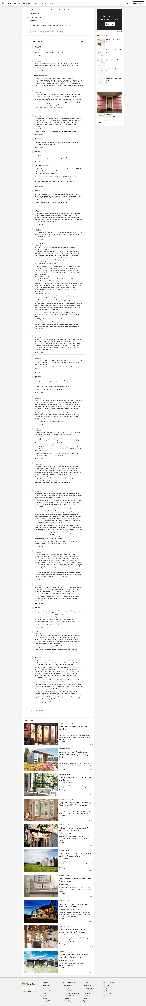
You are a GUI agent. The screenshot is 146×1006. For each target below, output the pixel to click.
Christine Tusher (66, 732)
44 (92, 921)
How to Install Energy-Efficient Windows (73, 727)
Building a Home (35, 13)
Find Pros (17, 3)
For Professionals (67, 985)
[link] (112, 116)
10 (92, 795)
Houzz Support (87, 996)
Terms (44, 993)
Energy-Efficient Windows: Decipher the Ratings (75, 778)
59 (92, 947)
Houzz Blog (109, 985)
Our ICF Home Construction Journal (67, 131)
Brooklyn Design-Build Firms (65, 82)
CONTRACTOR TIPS (64, 749)
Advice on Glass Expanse (112, 69)
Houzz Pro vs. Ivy (67, 990)
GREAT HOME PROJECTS (66, 723)
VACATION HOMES (64, 850)
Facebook (108, 991)
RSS (107, 996)
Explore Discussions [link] (35, 10)
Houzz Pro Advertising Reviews (71, 993)
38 (92, 972)
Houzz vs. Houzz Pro (68, 988)
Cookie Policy (46, 996)
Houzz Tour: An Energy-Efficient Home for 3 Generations (73, 955)
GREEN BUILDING (64, 825)
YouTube (108, 993)
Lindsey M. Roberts (66, 782)
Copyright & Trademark (49, 1001)
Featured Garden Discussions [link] (67, 10)
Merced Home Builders (70, 85)
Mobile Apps (46, 998)
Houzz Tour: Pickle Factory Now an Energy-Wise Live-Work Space (75, 930)
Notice (49, 990)
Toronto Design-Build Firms (48, 83)
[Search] (42, 3)
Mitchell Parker (65, 808)
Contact (85, 998)
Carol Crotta (64, 935)
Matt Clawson (65, 760)
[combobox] (65, 3)
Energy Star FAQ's (61, 202)
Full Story (62, 741)
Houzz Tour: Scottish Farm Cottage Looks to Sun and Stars (75, 854)
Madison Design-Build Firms (64, 80)
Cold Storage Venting (112, 59)
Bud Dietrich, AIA (66, 833)
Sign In (85, 1001)
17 (92, 744)
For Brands (66, 998)
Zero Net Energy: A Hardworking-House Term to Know (74, 905)
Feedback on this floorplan (113, 39)
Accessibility (86, 993)
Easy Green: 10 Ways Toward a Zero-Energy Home (75, 879)
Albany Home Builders (58, 85)
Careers (45, 988)
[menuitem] (17, 3)
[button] (81, 42)
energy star (59, 52)
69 (92, 769)
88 (92, 871)
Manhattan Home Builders (63, 83)
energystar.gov (53, 169)
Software (26, 3)
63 (92, 845)
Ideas (35, 3)
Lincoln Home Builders (45, 85)
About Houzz (46, 985)
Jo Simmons (64, 859)
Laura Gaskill (64, 884)
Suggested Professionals (89, 990)
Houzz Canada (87, 985)
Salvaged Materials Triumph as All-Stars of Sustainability (74, 829)
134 (92, 820)
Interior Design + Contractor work (113, 79)
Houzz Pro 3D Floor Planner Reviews (72, 996)
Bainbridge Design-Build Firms (48, 80)
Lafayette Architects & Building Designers (45, 78)
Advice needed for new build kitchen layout (113, 50)
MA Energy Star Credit (63, 158)
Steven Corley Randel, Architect (70, 909)
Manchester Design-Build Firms (49, 82)
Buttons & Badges (67, 1001)
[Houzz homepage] (6, 3)
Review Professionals (88, 988)
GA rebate (59, 624)
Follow (60, 31)
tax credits (59, 389)
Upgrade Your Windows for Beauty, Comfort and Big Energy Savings (75, 803)
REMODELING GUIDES (65, 774)
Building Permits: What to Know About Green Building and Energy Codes (74, 754)
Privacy (44, 990)
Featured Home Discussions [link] (50, 10)
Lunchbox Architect (67, 960)
